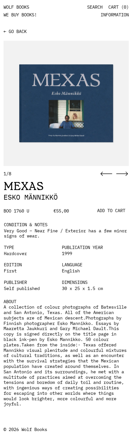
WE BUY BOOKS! (20, 15)
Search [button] (95, 7)
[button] (106, 173)
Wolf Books (34, 429)
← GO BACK (15, 31)
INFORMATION (115, 15)
